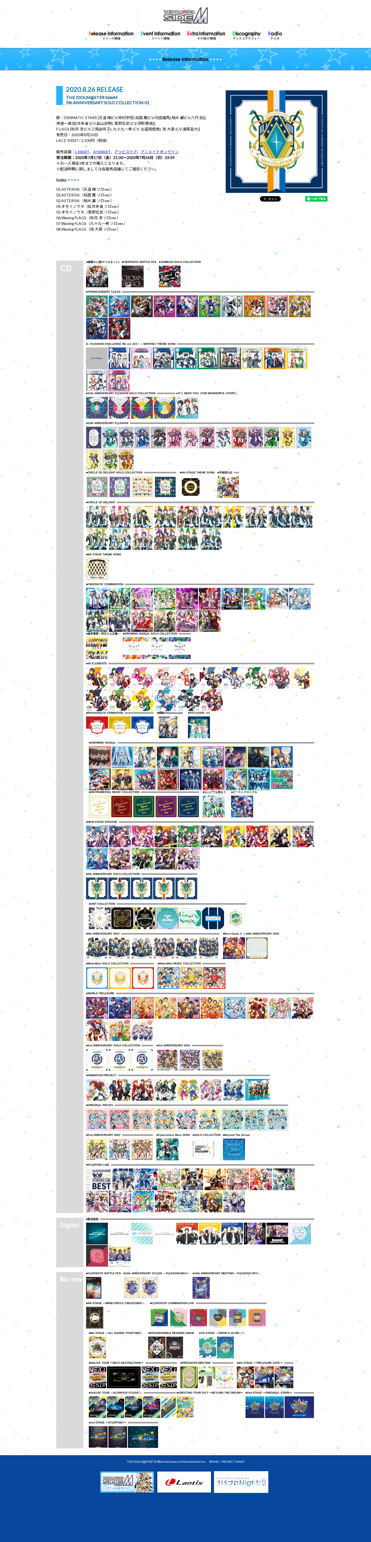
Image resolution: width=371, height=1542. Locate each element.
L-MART (82, 151)
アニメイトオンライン (160, 151)
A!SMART (102, 151)
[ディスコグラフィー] (247, 34)
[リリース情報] (111, 34)
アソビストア (125, 151)
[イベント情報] (160, 34)
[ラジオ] (275, 34)
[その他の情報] (206, 34)
